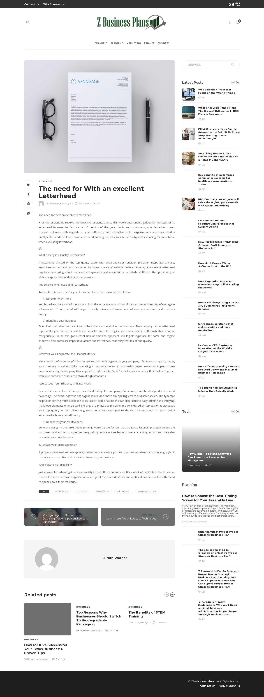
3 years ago (201, 521)
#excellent (82, 491)
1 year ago (43, 659)
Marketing (133, 43)
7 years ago (96, 630)
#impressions (102, 491)
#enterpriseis (61, 491)
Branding (101, 43)
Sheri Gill (132, 622)
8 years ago (65, 203)
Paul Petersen (83, 630)
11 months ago (194, 465)
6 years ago (143, 622)
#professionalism (147, 491)
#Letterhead (123, 491)
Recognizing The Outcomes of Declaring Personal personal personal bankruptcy (66, 518)
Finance (149, 43)
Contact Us (31, 4)
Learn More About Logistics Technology (131, 518)
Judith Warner (52, 203)
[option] (48, 630)
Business (163, 43)
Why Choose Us (53, 4)
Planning (117, 43)
